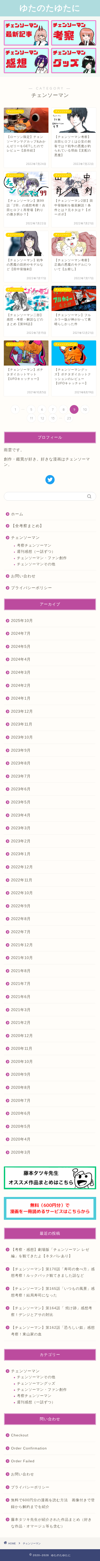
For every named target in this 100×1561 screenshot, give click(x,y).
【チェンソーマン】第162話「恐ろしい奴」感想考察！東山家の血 (53, 1331)
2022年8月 (21, 919)
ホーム (19, 514)
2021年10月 (22, 957)
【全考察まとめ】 (27, 525)
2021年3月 (21, 1010)
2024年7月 (21, 633)
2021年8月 (21, 971)
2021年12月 (22, 945)
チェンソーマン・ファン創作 (42, 558)
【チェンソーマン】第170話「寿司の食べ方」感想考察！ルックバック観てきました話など (53, 1272)
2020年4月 (21, 1139)
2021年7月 (21, 983)
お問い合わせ (25, 576)
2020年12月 (22, 1035)
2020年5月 (21, 1126)
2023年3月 (21, 828)
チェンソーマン (27, 537)
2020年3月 (21, 1152)
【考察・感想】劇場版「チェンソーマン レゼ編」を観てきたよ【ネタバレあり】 (50, 1253)
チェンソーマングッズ (36, 1383)
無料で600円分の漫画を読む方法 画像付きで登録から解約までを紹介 (53, 1503)
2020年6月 (21, 1113)
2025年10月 (22, 620)
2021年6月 (21, 996)
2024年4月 (21, 659)
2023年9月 (21, 750)
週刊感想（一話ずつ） (36, 551)
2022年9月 (21, 906)
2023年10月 (22, 737)
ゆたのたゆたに (50, 8)
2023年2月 (21, 841)
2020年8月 (21, 1087)
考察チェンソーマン (34, 545)
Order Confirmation (29, 1448)
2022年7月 (21, 932)
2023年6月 (21, 789)
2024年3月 (21, 672)
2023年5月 (21, 802)
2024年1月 (21, 698)
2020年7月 (21, 1100)
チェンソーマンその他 (36, 564)
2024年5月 (21, 646)
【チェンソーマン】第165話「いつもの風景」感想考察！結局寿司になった (53, 1292)
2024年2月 (21, 685)
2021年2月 (21, 1022)
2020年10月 (22, 1061)
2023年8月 (21, 763)
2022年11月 (22, 880)
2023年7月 (21, 776)
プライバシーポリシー (31, 588)
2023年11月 (22, 724)
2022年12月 (22, 867)
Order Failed (23, 1461)
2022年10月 (22, 893)
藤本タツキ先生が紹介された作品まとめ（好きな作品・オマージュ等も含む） (51, 1523)
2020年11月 (22, 1048)
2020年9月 (21, 1074)
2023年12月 (22, 711)
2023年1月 (21, 854)
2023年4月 (21, 815)
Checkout (19, 1435)
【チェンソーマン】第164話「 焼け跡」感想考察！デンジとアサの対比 (51, 1311)
